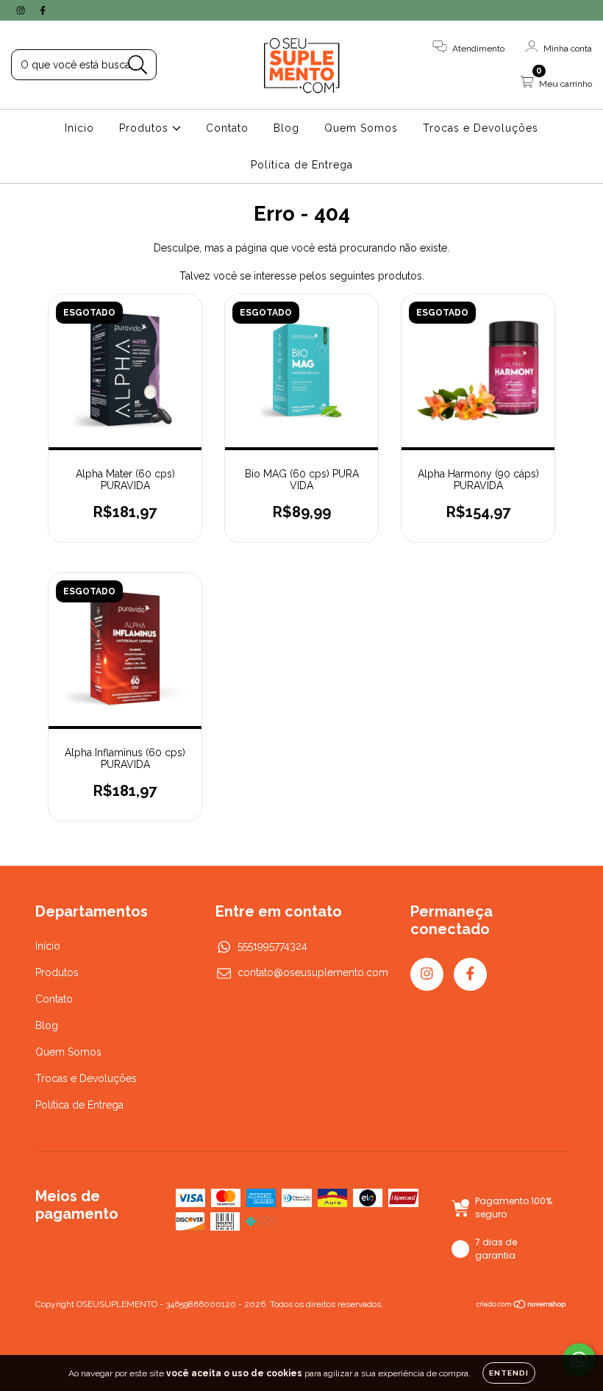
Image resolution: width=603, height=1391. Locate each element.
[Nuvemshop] (522, 1306)
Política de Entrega (302, 165)
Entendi (509, 1373)
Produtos (145, 128)
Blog (286, 128)
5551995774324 (272, 946)
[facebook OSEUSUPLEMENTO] (42, 10)
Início (79, 128)
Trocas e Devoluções (480, 128)
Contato (227, 128)
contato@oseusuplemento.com (313, 972)
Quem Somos (361, 128)
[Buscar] (138, 65)
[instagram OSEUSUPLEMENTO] (22, 10)
